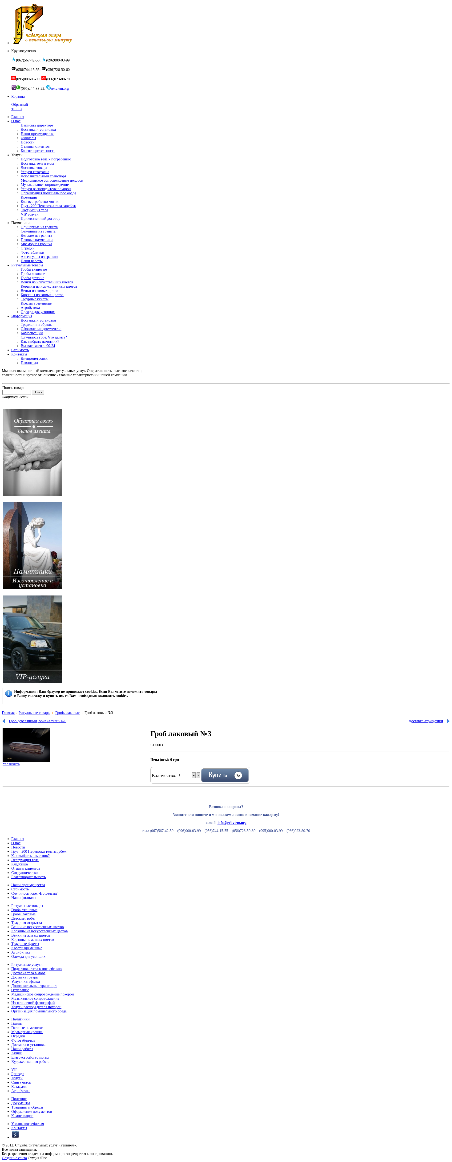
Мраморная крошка (27, 1032)
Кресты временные (26, 948)
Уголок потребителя (27, 1124)
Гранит (17, 1023)
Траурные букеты (25, 944)
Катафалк (19, 1087)
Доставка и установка (28, 1045)
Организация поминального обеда (39, 1011)
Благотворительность (28, 877)
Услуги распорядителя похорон (36, 1007)
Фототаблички (23, 1040)
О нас (15, 843)
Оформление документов (31, 1111)
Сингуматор (21, 1082)
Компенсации (22, 1116)
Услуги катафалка (25, 981)
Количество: (165, 775)
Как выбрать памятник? (30, 856)
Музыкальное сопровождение (35, 998)
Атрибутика (20, 952)
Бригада (17, 1074)
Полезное (19, 1099)
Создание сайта (14, 1158)
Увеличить (11, 764)
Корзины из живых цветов (32, 940)
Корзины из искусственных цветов (39, 931)
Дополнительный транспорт (34, 986)
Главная (8, 713)
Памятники (20, 1019)
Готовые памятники (27, 1028)
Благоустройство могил (30, 1057)
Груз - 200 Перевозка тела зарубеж (38, 851)
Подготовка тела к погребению (36, 969)
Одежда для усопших (28, 956)
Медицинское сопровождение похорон (42, 994)
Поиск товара (13, 388)
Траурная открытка (26, 923)
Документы (20, 1103)
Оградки (18, 1036)
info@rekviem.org (232, 823)
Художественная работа (30, 1062)
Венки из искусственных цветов (37, 927)
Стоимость (20, 889)
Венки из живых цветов (30, 935)
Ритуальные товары (34, 713)
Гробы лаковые (67, 713)
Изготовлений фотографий (33, 1003)
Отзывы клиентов (25, 868)
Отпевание (20, 990)
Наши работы (22, 1049)
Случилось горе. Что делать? (34, 893)
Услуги (17, 1078)
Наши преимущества (28, 885)
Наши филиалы (23, 898)
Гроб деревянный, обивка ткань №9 (37, 721)
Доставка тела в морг (28, 973)
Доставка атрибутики (426, 721)
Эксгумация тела (25, 860)
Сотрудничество (24, 873)
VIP (14, 1070)
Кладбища (19, 864)
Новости (18, 847)
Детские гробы (23, 918)
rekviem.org (60, 88)
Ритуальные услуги (27, 964)
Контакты (19, 1128)
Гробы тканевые (24, 910)
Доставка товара (24, 977)
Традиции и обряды (27, 1107)
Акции (16, 1053)
